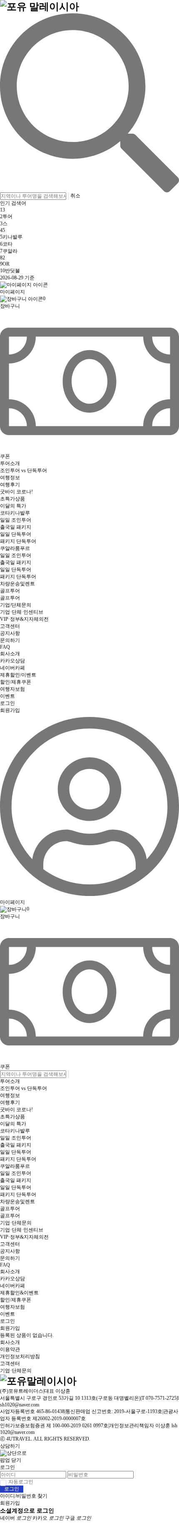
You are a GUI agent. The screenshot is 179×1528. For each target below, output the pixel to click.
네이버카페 (12, 668)
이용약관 (10, 1349)
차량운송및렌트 (17, 584)
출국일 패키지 (15, 527)
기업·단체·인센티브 (21, 612)
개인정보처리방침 (20, 1356)
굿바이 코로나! (16, 492)
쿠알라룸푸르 (15, 548)
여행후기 (10, 485)
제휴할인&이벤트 (19, 1293)
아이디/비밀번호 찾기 (23, 1496)
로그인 (7, 703)
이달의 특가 (13, 506)
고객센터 (10, 626)
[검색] (89, 102)
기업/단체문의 (15, 605)
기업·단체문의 (16, 1223)
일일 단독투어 (15, 534)
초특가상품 (12, 499)
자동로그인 (20, 1482)
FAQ (5, 647)
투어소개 (10, 463)
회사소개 (10, 654)
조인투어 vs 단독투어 (23, 470)
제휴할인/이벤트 (18, 675)
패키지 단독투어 (18, 541)
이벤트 (7, 696)
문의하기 (10, 640)
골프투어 (10, 591)
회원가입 (10, 710)
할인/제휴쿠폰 (15, 682)
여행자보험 (12, 689)
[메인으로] (39, 5)
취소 (75, 196)
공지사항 (10, 633)
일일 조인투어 (15, 520)
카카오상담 (12, 661)
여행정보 (10, 477)
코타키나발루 (15, 513)
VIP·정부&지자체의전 (24, 619)
